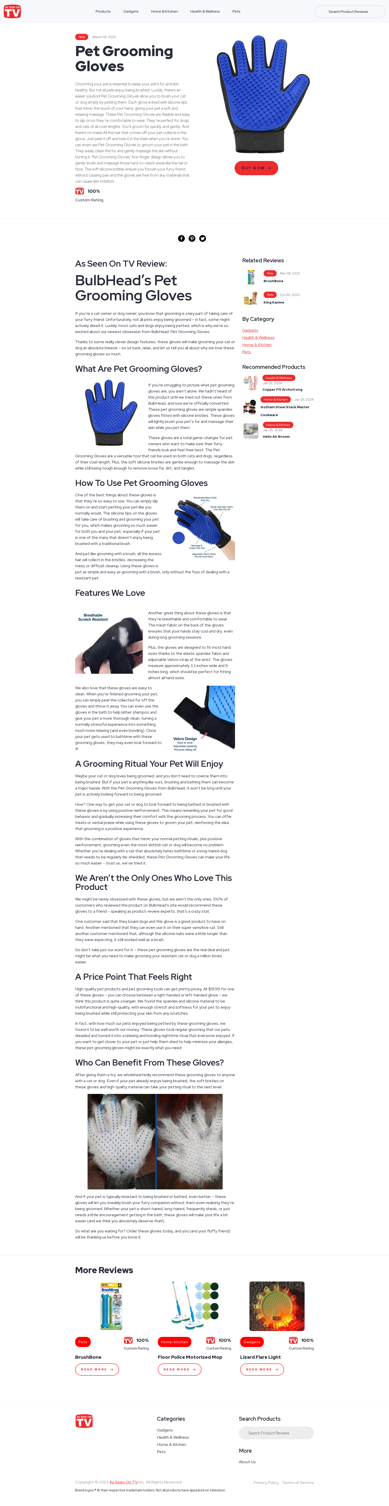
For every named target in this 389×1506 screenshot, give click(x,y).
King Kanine (274, 302)
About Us (247, 1461)
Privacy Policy (266, 1482)
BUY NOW (253, 168)
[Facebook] (181, 238)
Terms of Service (298, 1482)
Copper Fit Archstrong (282, 389)
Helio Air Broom (276, 436)
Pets (236, 11)
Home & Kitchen (164, 11)
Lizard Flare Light (260, 1357)
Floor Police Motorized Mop (190, 1357)
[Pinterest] (192, 238)
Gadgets (131, 11)
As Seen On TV (123, 1482)
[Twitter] (202, 238)
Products (103, 11)
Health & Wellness (205, 11)
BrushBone (273, 281)
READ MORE (94, 1369)
